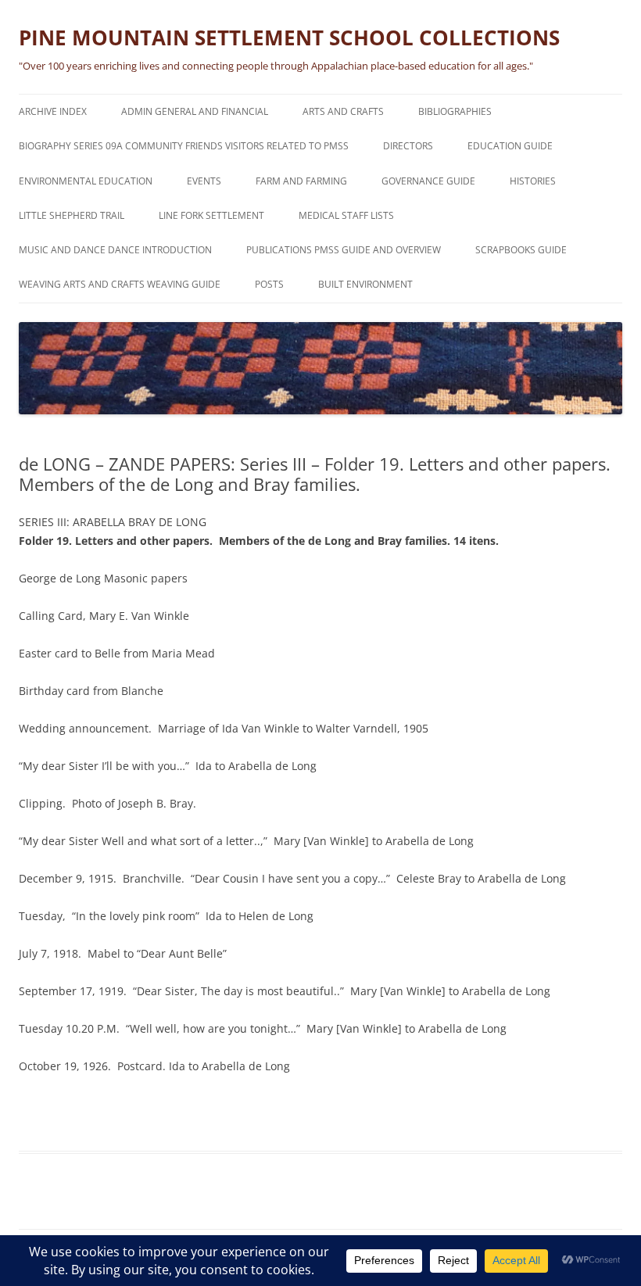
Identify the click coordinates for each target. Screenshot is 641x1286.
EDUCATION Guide (510, 145)
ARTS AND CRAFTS (343, 111)
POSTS (269, 284)
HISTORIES (533, 181)
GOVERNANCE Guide (428, 181)
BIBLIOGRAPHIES (455, 111)
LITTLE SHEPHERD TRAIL (71, 215)
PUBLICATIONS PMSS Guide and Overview (343, 249)
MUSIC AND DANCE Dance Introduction (115, 249)
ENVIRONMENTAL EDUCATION (85, 181)
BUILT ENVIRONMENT (365, 284)
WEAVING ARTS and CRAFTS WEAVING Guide (119, 284)
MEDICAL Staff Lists (346, 215)
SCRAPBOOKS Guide (521, 249)
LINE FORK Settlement (211, 215)
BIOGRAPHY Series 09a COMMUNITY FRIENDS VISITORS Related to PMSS (184, 145)
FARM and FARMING (301, 181)
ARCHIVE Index (53, 111)
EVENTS (204, 181)
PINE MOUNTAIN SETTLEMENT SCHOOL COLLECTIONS (289, 37)
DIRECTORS (408, 145)
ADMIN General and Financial (194, 111)
